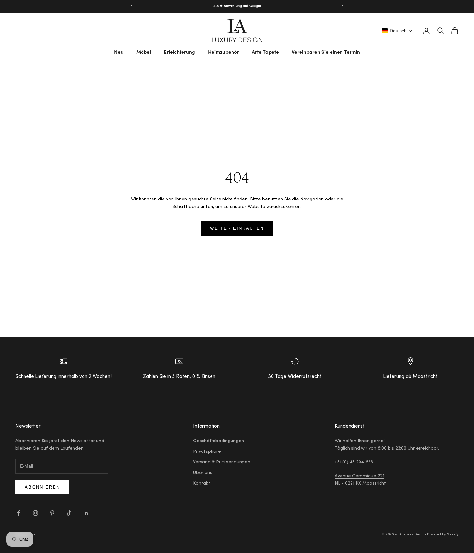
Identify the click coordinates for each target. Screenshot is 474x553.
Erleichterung (179, 52)
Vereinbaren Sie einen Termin (326, 52)
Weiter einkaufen (237, 228)
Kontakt (201, 483)
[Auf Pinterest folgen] (52, 513)
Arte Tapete (265, 52)
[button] (397, 30)
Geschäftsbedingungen (218, 441)
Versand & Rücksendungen (221, 462)
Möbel (143, 52)
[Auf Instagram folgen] (35, 513)
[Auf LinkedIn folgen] (86, 513)
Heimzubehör (223, 52)
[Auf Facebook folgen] (18, 513)
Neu (118, 52)
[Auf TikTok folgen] (69, 513)
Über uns (202, 473)
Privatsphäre (207, 452)
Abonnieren (42, 487)
